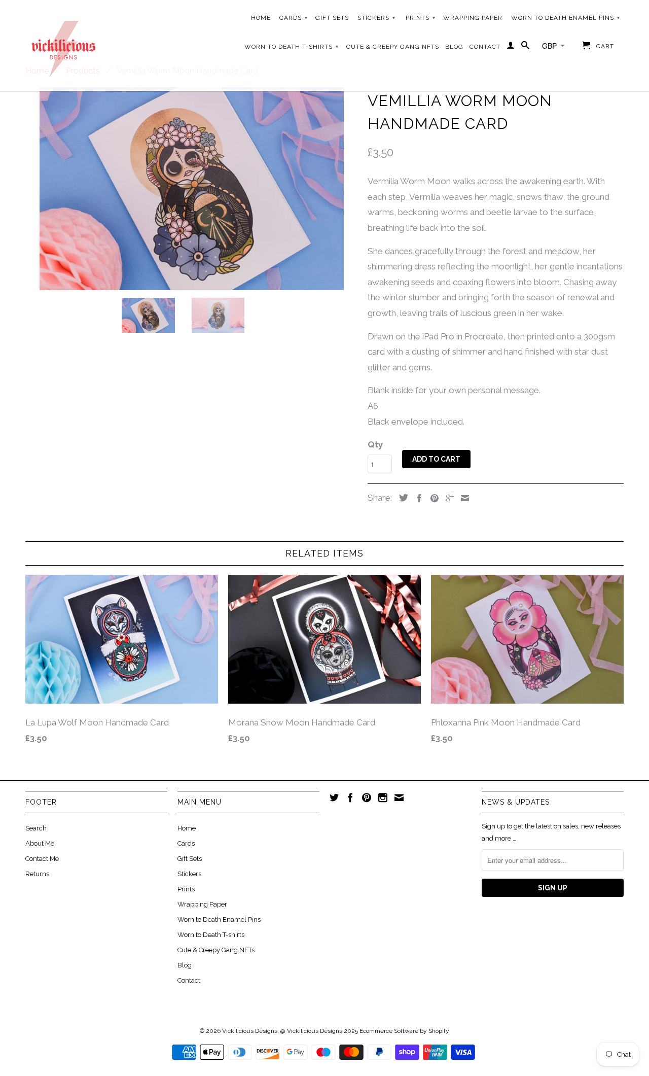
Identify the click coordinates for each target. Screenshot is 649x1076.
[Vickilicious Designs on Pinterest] (366, 797)
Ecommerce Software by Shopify (404, 1030)
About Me (39, 843)
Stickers (376, 17)
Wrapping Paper (472, 17)
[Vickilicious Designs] (63, 45)
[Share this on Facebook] (416, 498)
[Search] (525, 47)
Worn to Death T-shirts (291, 46)
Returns (37, 874)
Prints (421, 17)
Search (36, 828)
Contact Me (42, 858)
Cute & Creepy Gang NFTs (392, 46)
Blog (454, 46)
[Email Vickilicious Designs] (399, 797)
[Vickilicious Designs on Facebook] (350, 797)
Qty (375, 444)
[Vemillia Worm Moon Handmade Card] (191, 188)
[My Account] (511, 47)
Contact (485, 46)
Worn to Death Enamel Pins (565, 17)
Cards (293, 17)
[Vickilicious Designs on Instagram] (382, 797)
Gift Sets (332, 17)
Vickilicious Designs (249, 1030)
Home (261, 17)
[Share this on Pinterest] (432, 498)
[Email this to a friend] (462, 498)
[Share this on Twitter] (401, 497)
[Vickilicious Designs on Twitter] (334, 797)
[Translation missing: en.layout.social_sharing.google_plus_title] (447, 498)
